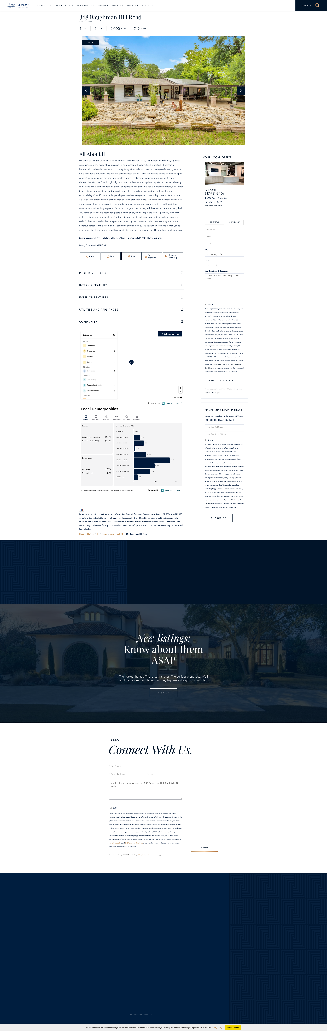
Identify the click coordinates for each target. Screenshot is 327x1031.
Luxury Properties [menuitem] (30, 953)
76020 (120, 534)
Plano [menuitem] (94, 953)
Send (204, 847)
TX (98, 534)
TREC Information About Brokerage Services (62, 1004)
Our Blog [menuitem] (237, 953)
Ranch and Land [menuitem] (30, 960)
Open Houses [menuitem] (29, 971)
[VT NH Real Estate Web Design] (294, 1016)
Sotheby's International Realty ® (31, 997)
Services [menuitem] (116, 5)
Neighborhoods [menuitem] (63, 5)
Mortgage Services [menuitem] (172, 964)
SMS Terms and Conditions (134, 843)
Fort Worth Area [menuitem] (30, 949)
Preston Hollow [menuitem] (98, 957)
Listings (90, 534)
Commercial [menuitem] (169, 960)
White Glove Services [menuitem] (175, 949)
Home (81, 534)
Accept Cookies (233, 1027)
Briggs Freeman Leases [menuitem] (33, 979)
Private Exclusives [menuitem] (171, 953)
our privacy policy (221, 364)
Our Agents (218, 206)
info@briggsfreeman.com (80, 920)
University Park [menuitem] (98, 964)
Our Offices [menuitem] (239, 949)
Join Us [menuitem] (237, 945)
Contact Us (209, 206)
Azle (112, 534)
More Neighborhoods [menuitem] (101, 968)
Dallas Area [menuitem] (28, 945)
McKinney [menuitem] (96, 949)
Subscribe (218, 518)
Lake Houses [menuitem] (28, 964)
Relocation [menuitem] (168, 957)
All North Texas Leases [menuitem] (33, 982)
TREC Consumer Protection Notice (34, 1004)
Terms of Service (211, 393)
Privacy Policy (238, 389)
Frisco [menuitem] (94, 938)
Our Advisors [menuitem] (84, 5)
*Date (207, 250)
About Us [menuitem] (132, 5)
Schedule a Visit (234, 222)
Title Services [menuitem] (169, 968)
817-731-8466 (214, 193)
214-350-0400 (39, 920)
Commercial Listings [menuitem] (32, 968)
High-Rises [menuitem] (27, 957)
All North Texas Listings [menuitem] (33, 942)
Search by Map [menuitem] (29, 975)
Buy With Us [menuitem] (171, 945)
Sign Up (163, 692)
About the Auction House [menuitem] (245, 960)
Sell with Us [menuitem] (169, 938)
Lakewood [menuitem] (96, 945)
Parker (105, 534)
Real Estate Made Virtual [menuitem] (174, 971)
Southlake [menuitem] (96, 960)
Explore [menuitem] (102, 5)
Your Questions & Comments (216, 271)
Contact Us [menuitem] (148, 5)
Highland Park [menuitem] (98, 942)
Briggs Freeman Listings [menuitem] (33, 938)
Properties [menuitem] (43, 5)
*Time (207, 260)
